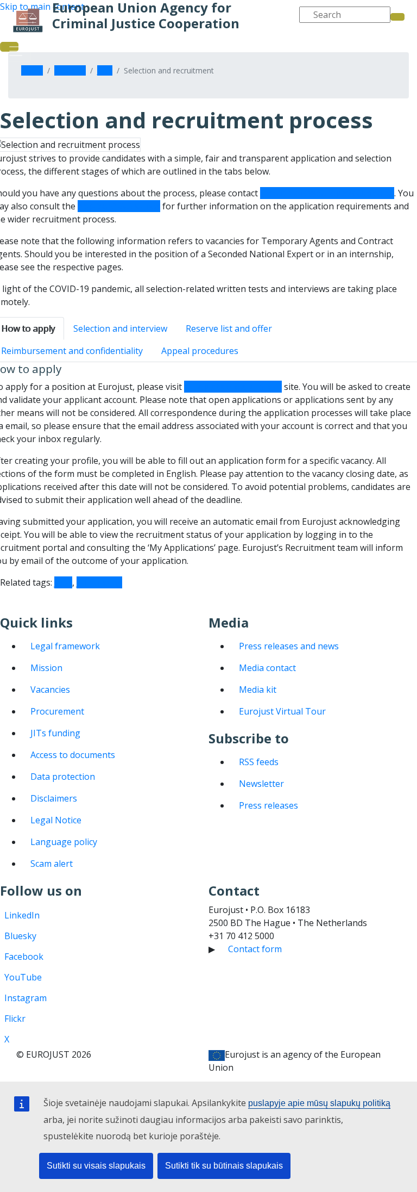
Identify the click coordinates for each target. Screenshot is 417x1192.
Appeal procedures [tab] (199, 351)
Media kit (257, 690)
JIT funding (99, 582)
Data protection (62, 777)
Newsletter (261, 784)
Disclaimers (53, 798)
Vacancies (50, 690)
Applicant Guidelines (119, 206)
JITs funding (55, 733)
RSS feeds (259, 762)
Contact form (255, 949)
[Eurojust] (27, 20)
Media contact (267, 668)
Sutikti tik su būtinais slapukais (224, 1165)
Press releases (268, 805)
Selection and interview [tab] (120, 328)
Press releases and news (289, 646)
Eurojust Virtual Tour (282, 711)
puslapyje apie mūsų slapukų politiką (319, 1103)
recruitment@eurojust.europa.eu (327, 193)
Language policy (63, 842)
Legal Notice (55, 820)
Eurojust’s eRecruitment (233, 387)
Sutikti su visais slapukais (96, 1165)
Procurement (57, 711)
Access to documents (72, 755)
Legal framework (65, 646)
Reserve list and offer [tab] (229, 328)
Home (32, 70)
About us (70, 70)
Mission (46, 668)
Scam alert (51, 864)
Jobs (104, 70)
